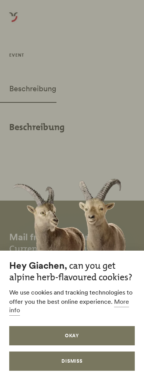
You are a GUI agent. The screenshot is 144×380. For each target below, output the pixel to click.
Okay (72, 335)
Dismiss (72, 361)
